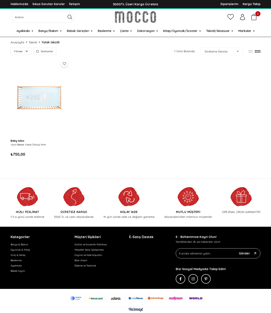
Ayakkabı (16, 265)
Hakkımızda (19, 4)
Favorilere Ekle (64, 63)
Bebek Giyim (18, 270)
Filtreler (19, 51)
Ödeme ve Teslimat (85, 265)
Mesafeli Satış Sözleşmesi (89, 249)
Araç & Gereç (18, 255)
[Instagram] (193, 279)
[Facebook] (180, 279)
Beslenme (16, 260)
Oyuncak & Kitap (20, 249)
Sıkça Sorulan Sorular (48, 4)
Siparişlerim (229, 4)
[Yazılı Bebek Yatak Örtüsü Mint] (40, 97)
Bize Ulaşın (81, 260)
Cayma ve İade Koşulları (88, 255)
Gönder (244, 253)
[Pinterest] (206, 279)
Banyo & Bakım (19, 244)
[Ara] (70, 17)
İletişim (74, 4)
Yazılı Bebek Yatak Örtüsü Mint (28, 144)
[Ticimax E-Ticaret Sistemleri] (135, 310)
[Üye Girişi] (242, 17)
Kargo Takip (251, 4)
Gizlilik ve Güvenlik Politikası (91, 244)
